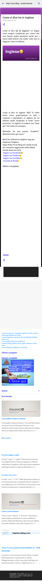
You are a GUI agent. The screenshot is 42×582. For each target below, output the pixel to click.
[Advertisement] (21, 87)
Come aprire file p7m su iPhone (13, 341)
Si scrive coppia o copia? (10, 455)
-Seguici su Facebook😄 (13, 153)
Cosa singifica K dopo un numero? (14, 419)
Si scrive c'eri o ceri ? (9, 475)
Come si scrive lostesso (10, 511)
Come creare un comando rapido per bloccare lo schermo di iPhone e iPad (20, 334)
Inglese (5, 255)
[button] (4, 24)
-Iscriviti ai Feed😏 (11, 161)
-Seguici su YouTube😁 (12, 158)
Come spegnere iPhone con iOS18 (14, 347)
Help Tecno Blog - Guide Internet (19, 3)
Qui (4, 139)
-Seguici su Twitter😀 (12, 155)
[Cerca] (39, 3)
